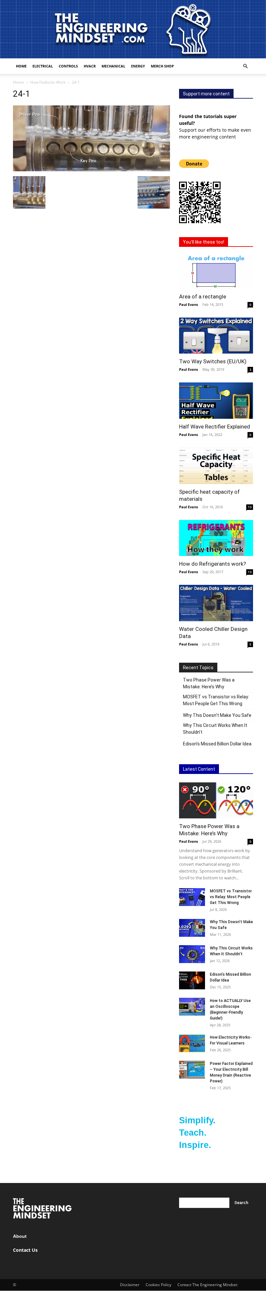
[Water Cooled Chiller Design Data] (216, 603)
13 (250, 507)
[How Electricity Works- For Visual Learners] (192, 1043)
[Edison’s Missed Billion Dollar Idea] (192, 980)
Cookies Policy (158, 1284)
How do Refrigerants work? (212, 564)
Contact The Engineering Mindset (207, 1284)
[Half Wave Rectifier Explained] (216, 400)
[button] (245, 66)
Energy (138, 66)
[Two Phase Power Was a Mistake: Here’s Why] (216, 800)
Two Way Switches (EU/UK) (213, 361)
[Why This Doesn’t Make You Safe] (192, 928)
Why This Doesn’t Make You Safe (217, 715)
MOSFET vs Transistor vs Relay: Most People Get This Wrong (216, 700)
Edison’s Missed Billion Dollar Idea (217, 743)
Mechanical (113, 66)
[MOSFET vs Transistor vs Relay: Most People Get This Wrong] (192, 897)
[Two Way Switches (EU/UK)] (216, 336)
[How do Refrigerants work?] (216, 538)
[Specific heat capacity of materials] (216, 466)
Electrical (42, 66)
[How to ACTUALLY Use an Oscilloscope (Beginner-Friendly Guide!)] (192, 1007)
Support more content (206, 93)
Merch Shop (162, 66)
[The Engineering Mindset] (133, 29)
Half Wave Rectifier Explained (214, 426)
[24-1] (91, 169)
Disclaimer (129, 1284)
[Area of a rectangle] (216, 272)
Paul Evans (188, 304)
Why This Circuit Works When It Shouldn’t (215, 729)
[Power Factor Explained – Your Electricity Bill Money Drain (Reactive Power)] (192, 1070)
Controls (68, 66)
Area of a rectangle (202, 296)
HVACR (90, 66)
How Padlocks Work (48, 82)
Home (21, 66)
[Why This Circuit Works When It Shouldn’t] (192, 954)
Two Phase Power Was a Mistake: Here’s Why (209, 683)
